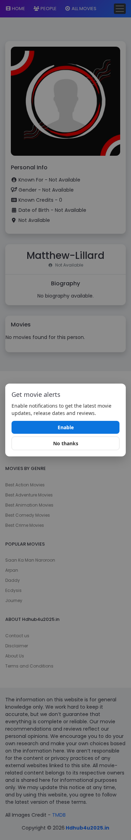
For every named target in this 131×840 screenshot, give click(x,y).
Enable (66, 427)
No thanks (65, 443)
